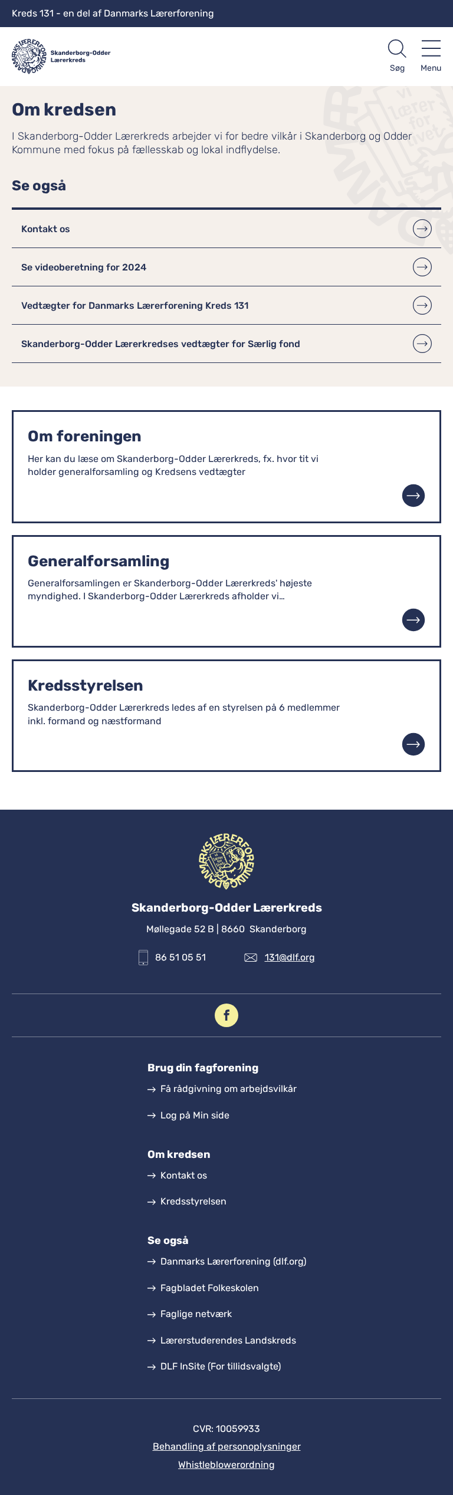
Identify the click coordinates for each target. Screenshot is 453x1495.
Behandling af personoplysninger (227, 1446)
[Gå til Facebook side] (226, 1015)
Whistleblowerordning (226, 1464)
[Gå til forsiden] (119, 56)
